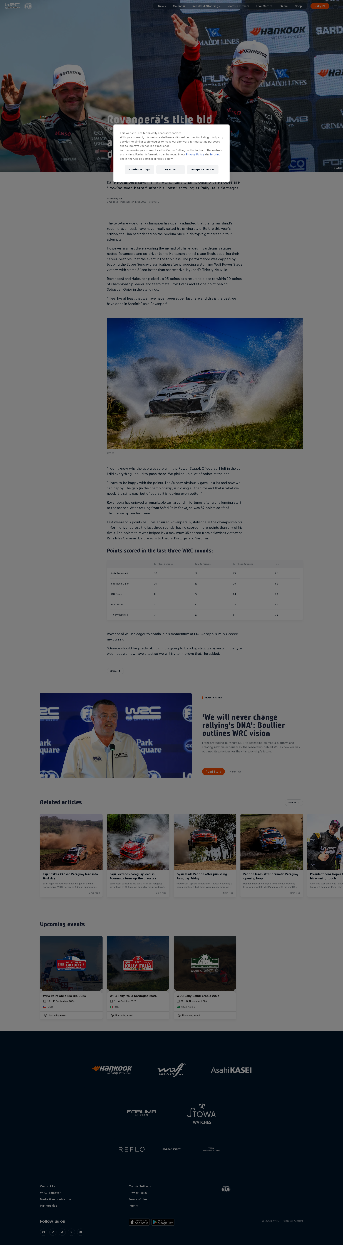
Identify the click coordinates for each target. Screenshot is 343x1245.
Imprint (215, 154)
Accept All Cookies (202, 169)
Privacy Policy (195, 154)
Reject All (170, 169)
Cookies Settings (139, 169)
